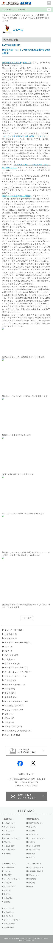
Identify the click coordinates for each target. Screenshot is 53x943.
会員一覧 (7, 853)
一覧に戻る (26, 618)
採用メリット (9, 831)
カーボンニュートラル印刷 (18, 642)
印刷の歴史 (32, 879)
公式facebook (9, 927)
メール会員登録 (9, 924)
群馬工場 (27, 62)
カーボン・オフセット (12, 838)
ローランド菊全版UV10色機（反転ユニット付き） (25, 136)
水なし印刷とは (9, 827)
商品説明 (31, 883)
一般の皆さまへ (9, 823)
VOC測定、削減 (14, 705)
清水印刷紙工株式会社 (11, 62)
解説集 (30, 886)
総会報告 (7, 902)
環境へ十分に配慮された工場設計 (16, 196)
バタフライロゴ (9, 850)
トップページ (9, 908)
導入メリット (33, 827)
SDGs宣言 (8, 875)
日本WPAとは (18, 15)
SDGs (10, 718)
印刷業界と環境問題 (35, 871)
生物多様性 (11, 634)
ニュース (30, 15)
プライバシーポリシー (12, 920)
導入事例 (31, 831)
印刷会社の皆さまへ (35, 823)
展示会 (11, 693)
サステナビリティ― (16, 676)
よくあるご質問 (9, 846)
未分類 (10, 689)
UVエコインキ (33, 875)
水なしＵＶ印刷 (14, 710)
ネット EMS (12, 735)
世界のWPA (8, 898)
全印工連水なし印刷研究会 (18, 731)
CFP (9, 714)
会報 (9, 722)
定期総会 (10, 680)
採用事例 (7, 834)
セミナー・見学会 (15, 684)
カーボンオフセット (16, 701)
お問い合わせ (9, 916)
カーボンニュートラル (17, 668)
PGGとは (7, 842)
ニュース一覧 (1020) (14, 630)
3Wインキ (11, 655)
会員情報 (11, 697)
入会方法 (31, 857)
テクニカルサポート (35, 867)
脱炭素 (10, 659)
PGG (9, 647)
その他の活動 (13, 726)
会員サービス (12, 663)
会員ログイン (9, 912)
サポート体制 (33, 834)
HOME (6, 15)
